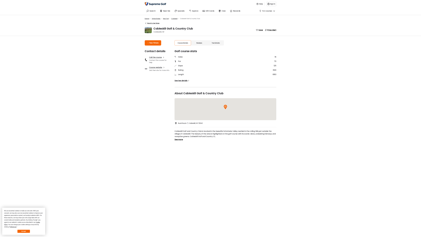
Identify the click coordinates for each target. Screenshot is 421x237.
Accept (23, 231)
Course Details (183, 43)
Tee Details (216, 43)
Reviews (199, 43)
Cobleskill (174, 19)
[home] (155, 4)
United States (156, 19)
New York (166, 19)
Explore (147, 19)
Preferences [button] (13, 227)
